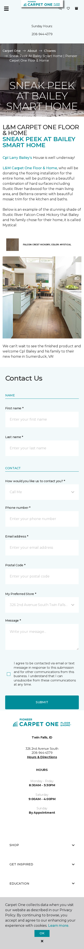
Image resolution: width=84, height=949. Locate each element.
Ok (42, 933)
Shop (14, 845)
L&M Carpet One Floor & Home (30, 168)
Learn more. (58, 925)
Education (19, 883)
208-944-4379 (42, 34)
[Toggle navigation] (6, 8)
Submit (42, 702)
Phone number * (17, 507)
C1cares (50, 51)
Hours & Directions (42, 757)
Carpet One (12, 51)
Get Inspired (21, 864)
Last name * (14, 437)
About (32, 51)
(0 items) (76, 8)
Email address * (16, 536)
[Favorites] (68, 8)
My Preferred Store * (20, 593)
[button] (60, 8)
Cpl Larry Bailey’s (17, 158)
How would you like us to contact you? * (35, 481)
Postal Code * (15, 565)
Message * (13, 620)
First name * (14, 408)
